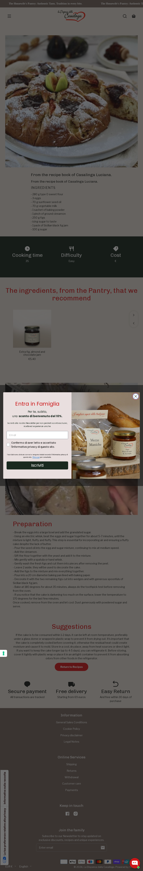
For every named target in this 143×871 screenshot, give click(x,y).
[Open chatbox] (135, 863)
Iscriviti (37, 465)
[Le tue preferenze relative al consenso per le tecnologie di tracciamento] (3, 653)
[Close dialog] (136, 396)
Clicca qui (35, 457)
